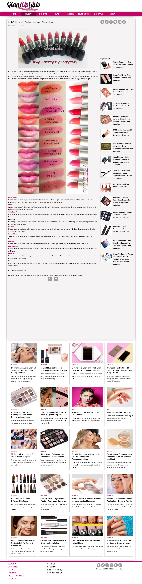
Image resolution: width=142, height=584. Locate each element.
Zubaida (22, 25)
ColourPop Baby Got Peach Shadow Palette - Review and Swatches (123, 91)
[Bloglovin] (111, 22)
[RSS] (124, 22)
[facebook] (102, 22)
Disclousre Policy (54, 570)
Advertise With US (54, 573)
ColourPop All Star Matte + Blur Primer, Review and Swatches (123, 77)
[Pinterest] (115, 22)
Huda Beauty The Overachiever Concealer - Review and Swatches (122, 228)
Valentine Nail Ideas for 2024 (118, 412)
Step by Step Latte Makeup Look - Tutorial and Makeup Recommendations (86, 456)
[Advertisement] (94, 6)
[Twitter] (107, 22)
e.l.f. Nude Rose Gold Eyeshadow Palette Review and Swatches (123, 105)
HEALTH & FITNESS (84, 14)
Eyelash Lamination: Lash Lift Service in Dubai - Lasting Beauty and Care (23, 370)
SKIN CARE (43, 14)
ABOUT (112, 14)
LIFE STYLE (98, 14)
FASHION (70, 14)
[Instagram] (120, 22)
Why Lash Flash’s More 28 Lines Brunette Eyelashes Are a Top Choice (119, 370)
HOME (14, 14)
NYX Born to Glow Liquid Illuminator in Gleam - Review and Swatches (122, 132)
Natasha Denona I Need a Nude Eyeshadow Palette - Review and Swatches (22, 414)
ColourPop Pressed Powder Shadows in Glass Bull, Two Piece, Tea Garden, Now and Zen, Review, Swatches (123, 259)
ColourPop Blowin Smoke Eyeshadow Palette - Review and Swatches (122, 214)
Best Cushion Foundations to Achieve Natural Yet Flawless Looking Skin (119, 456)
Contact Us (52, 567)
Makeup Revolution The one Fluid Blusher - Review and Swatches (123, 64)
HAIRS (57, 14)
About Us (51, 564)
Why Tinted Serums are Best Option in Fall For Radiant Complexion (23, 543)
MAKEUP (28, 14)
